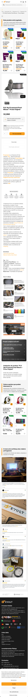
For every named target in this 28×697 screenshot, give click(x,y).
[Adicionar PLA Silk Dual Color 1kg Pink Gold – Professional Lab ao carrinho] (24, 404)
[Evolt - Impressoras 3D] (7, 2)
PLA (9, 156)
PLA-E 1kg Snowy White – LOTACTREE (7, 430)
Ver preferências (14, 692)
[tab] (14, 142)
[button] (14, 86)
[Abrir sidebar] (2, 1)
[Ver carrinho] (23, 2)
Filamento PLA (23, 11)
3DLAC (5, 235)
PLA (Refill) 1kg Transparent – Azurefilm (6, 43)
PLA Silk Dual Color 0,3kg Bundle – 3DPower (20, 430)
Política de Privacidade (6, 637)
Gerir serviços (13, 680)
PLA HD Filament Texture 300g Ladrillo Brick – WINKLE (19, 44)
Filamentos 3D (15, 11)
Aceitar (14, 684)
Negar (14, 688)
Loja (2, 11)
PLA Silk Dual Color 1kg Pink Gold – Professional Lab (20, 409)
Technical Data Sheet (8, 253)
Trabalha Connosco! (6, 644)
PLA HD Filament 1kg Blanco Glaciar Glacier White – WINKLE (7, 66)
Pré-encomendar (17, 133)
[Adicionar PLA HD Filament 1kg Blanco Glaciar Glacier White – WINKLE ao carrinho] (11, 61)
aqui (9, 183)
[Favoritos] (21, 2)
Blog (3, 634)
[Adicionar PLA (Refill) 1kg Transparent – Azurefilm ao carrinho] (11, 38)
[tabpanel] (14, 243)
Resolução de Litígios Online (8, 641)
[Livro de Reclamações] (15, 620)
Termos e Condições (6, 636)
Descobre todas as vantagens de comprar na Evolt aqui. (14, 359)
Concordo (14, 331)
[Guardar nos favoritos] (2, 16)
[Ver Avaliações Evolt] (14, 523)
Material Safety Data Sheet (10, 255)
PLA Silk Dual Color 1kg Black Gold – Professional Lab (7, 409)
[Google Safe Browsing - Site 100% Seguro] (6, 620)
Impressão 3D (8, 11)
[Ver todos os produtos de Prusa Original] (7, 103)
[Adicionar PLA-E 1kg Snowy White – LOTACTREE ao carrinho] (11, 425)
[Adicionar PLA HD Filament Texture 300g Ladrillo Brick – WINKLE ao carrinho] (24, 38)
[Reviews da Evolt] (12, 617)
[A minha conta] (25, 2)
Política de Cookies (13, 695)
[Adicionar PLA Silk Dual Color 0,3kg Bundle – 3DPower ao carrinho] (24, 425)
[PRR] (13, 627)
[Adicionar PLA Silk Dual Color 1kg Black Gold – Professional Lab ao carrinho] (11, 404)
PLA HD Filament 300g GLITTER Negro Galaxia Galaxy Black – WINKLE (20, 66)
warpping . (6, 246)
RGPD (3, 642)
